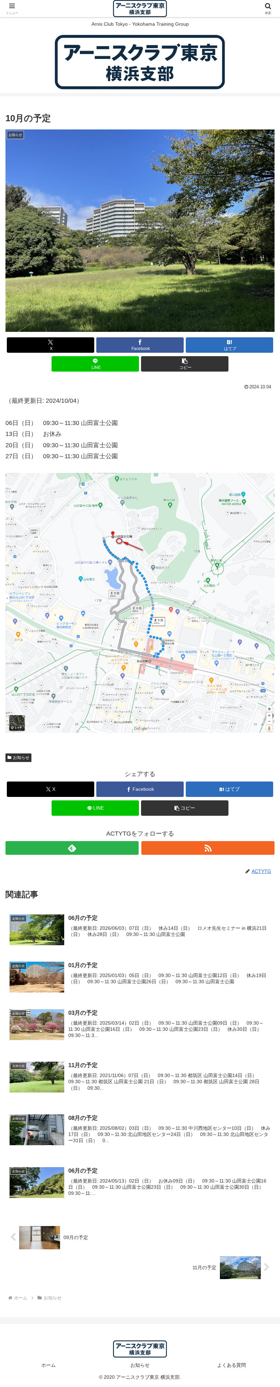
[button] (184, 364)
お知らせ (21, 757)
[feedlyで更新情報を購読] (72, 848)
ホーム (48, 1365)
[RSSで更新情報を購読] (208, 848)
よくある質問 (231, 1365)
